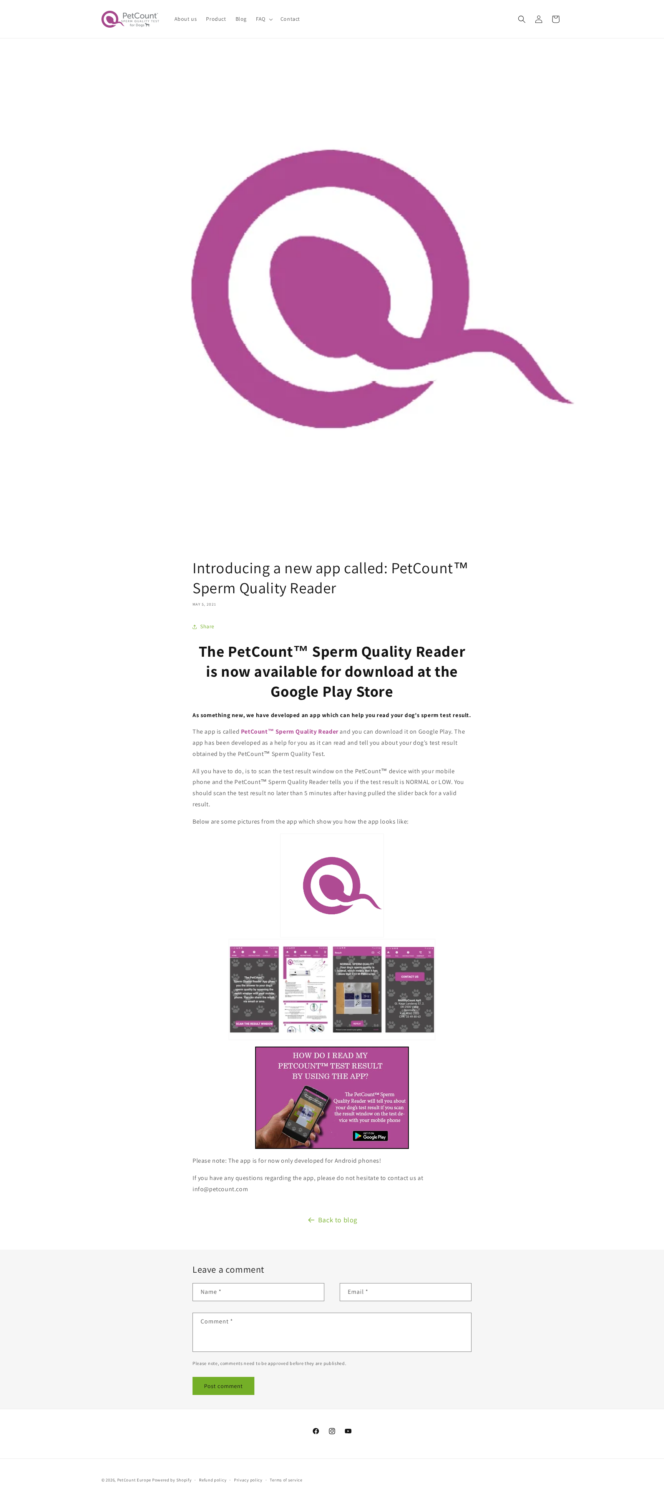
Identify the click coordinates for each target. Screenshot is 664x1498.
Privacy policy (248, 1480)
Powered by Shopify (172, 1480)
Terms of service (286, 1480)
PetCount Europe (134, 1480)
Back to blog (337, 1219)
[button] (263, 19)
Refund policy (212, 1480)
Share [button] (207, 626)
